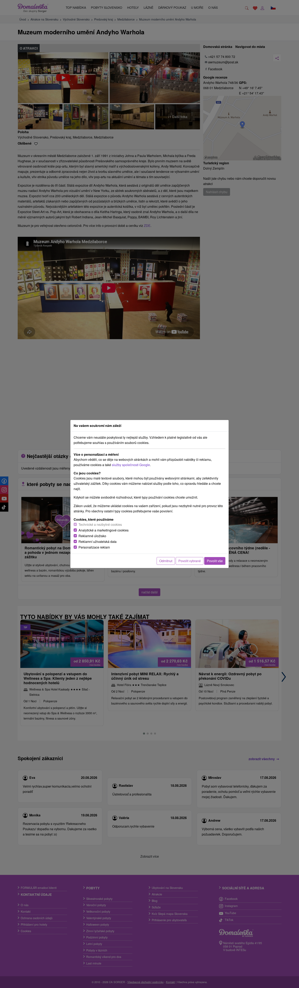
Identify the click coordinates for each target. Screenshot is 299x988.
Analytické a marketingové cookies (104, 530)
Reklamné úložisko (92, 535)
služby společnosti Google (131, 464)
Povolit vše (215, 560)
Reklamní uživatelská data (98, 541)
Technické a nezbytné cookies (100, 524)
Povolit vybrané (189, 560)
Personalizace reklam (94, 547)
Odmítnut (165, 560)
